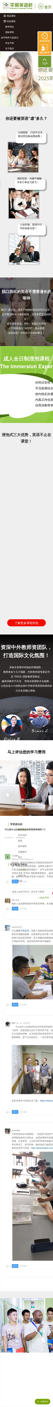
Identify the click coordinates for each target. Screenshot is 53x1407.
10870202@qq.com (26, 859)
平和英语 (24, 930)
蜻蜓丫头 (15, 1023)
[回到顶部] (44, 61)
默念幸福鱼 (16, 1130)
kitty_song (15, 900)
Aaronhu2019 (17, 927)
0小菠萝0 (15, 855)
